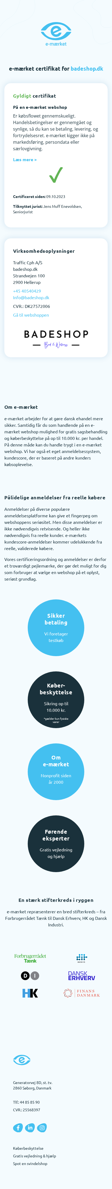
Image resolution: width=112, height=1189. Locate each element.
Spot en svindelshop (30, 1163)
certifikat (34, 95)
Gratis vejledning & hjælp (34, 1155)
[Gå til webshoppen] (56, 339)
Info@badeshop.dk (31, 297)
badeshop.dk (87, 68)
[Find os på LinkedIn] (30, 1128)
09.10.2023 (39, 196)
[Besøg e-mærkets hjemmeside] (56, 34)
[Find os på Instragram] (42, 1128)
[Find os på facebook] (18, 1128)
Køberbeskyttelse (28, 1148)
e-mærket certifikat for (56, 68)
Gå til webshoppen (31, 314)
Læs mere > (25, 159)
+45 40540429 (27, 290)
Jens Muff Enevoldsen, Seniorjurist (47, 209)
